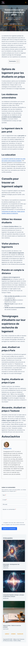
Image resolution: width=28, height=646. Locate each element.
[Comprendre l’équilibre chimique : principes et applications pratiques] (14, 581)
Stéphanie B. (7, 448)
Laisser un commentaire (9, 528)
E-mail (5, 499)
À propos (13, 633)
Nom (4, 495)
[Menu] (25, 2)
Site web (5, 504)
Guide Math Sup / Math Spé (14, 19)
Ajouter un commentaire (9, 509)
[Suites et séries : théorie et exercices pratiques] (14, 612)
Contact (7, 633)
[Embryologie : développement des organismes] (14, 551)
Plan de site (20, 633)
